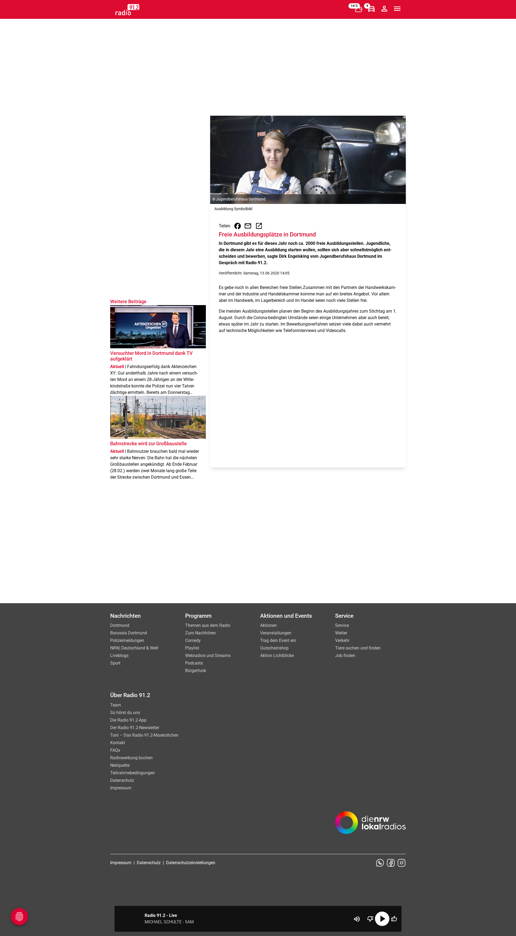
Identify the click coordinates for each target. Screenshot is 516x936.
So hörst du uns (125, 712)
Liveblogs (119, 655)
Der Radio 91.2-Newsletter (134, 727)
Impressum (120, 787)
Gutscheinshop (274, 648)
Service (342, 625)
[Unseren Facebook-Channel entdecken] (390, 863)
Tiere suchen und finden (358, 648)
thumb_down (370, 919)
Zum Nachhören (200, 632)
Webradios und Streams (208, 655)
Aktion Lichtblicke (277, 655)
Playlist (192, 648)
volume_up (357, 919)
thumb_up (394, 919)
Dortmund (119, 625)
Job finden (345, 655)
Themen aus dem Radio (207, 625)
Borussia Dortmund (128, 632)
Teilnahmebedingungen (132, 772)
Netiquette (120, 765)
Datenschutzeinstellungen (190, 862)
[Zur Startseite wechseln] (127, 9)
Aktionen (268, 625)
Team (115, 705)
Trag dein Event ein (278, 640)
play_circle (382, 918)
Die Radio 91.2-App (128, 720)
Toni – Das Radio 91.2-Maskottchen (144, 735)
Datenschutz (122, 780)
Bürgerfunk (195, 670)
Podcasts (194, 663)
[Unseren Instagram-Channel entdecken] (401, 863)
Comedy (193, 640)
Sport (115, 663)
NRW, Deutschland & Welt (134, 648)
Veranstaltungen (275, 632)
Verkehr (342, 640)
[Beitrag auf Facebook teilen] (237, 226)
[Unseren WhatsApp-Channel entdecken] (380, 863)
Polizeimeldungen (127, 640)
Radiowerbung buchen (131, 757)
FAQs (115, 750)
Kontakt (117, 742)
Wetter (341, 632)
